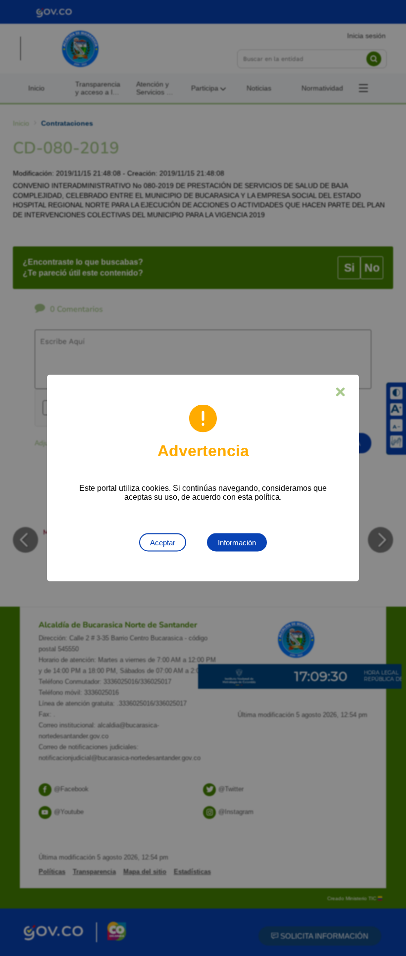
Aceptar (162, 542)
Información (237, 542)
